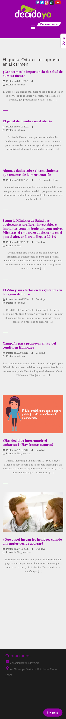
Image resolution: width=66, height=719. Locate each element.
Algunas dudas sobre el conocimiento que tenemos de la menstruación (31, 172)
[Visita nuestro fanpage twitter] (42, 2)
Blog (55, 180)
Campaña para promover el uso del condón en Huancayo (29, 345)
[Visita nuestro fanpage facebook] (38, 2)
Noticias (21, 84)
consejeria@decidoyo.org (22, 662)
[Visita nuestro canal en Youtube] (58, 2)
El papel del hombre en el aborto (27, 121)
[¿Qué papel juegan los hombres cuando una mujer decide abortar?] (33, 511)
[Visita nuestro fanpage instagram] (47, 2)
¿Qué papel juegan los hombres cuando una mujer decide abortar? (32, 541)
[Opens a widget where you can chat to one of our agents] (52, 712)
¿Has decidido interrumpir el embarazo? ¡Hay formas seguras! (28, 442)
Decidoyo (40, 242)
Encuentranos (49, 24)
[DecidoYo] (33, 12)
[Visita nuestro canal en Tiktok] (52, 2)
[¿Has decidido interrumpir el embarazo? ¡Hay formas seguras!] (33, 413)
